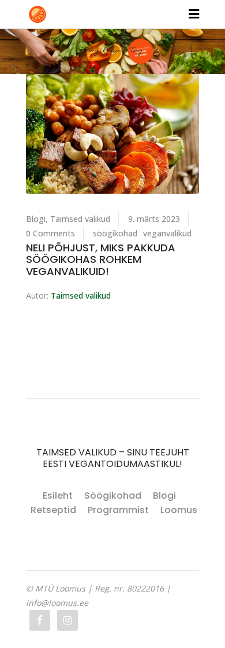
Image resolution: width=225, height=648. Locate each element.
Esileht (58, 495)
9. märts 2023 (154, 218)
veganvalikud (167, 233)
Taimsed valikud (80, 218)
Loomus (178, 510)
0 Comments (50, 233)
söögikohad (115, 233)
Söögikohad (112, 495)
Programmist (118, 510)
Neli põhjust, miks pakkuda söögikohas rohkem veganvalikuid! (100, 259)
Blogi (36, 218)
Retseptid (53, 510)
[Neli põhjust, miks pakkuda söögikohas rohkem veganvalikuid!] (112, 134)
